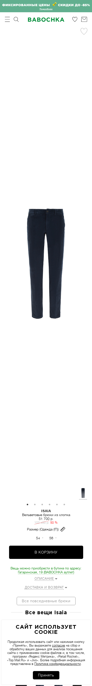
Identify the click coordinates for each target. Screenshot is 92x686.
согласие (58, 645)
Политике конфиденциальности (57, 664)
